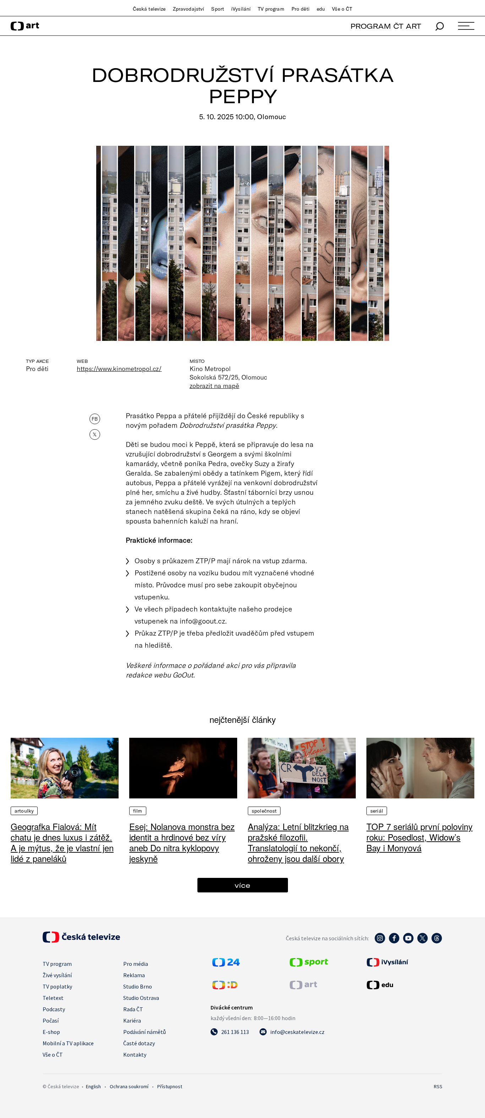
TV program (271, 9)
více (242, 885)
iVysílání (241, 9)
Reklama (134, 975)
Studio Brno (137, 986)
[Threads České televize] (436, 941)
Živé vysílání (57, 975)
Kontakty (134, 1054)
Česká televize (149, 9)
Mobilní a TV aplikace (68, 1043)
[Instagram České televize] (380, 941)
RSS (438, 1086)
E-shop (51, 1031)
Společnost (264, 811)
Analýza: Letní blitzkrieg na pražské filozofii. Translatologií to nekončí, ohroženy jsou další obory (298, 842)
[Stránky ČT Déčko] (225, 987)
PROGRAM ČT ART (385, 26)
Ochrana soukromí (129, 1086)
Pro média (135, 963)
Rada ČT (133, 1009)
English (93, 1086)
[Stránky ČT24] (226, 964)
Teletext (53, 997)
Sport (217, 9)
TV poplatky (57, 986)
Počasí (51, 1020)
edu (321, 9)
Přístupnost (169, 1086)
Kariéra (132, 1020)
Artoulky (24, 811)
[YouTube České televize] (408, 941)
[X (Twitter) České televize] (422, 941)
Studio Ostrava (141, 997)
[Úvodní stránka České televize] (81, 940)
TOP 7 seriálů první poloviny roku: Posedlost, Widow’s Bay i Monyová (419, 837)
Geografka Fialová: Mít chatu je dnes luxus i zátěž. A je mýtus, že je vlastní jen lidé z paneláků (62, 842)
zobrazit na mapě (214, 385)
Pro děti (300, 9)
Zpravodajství (189, 9)
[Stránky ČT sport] (309, 964)
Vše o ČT (342, 9)
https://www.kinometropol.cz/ (119, 368)
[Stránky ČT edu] (404, 985)
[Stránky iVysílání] (404, 962)
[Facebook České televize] (394, 941)
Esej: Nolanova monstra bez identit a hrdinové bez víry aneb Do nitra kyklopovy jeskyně (182, 842)
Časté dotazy (139, 1043)
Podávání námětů (144, 1031)
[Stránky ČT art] (303, 987)
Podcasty (54, 1009)
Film (137, 811)
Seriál (376, 811)
